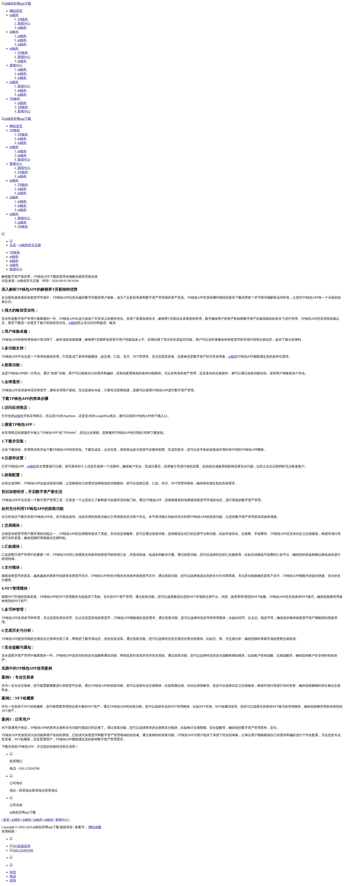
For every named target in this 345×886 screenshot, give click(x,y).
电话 (13, 876)
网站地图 (94, 827)
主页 (13, 245)
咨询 (13, 880)
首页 (6, 819)
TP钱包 (23, 19)
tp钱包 (14, 15)
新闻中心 (24, 23)
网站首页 (16, 11)
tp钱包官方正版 (30, 245)
